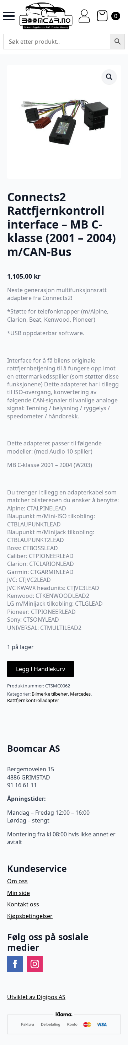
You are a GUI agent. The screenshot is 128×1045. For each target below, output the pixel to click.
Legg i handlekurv (40, 669)
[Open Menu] (9, 16)
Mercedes (80, 694)
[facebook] (15, 964)
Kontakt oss (23, 904)
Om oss (17, 881)
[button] (109, 76)
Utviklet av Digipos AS (36, 997)
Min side (18, 893)
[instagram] (35, 964)
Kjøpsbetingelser (30, 916)
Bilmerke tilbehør (50, 694)
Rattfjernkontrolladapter (33, 700)
